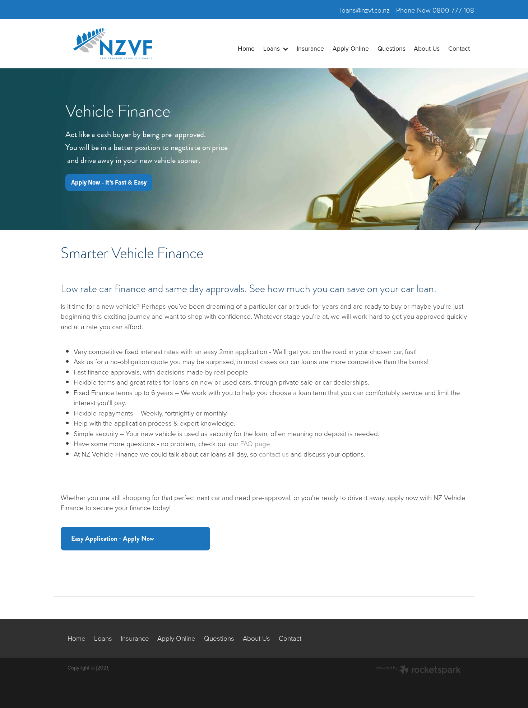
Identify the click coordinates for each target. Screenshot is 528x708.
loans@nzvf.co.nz (365, 10)
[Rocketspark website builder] (418, 670)
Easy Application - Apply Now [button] (112, 538)
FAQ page (255, 443)
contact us (274, 454)
